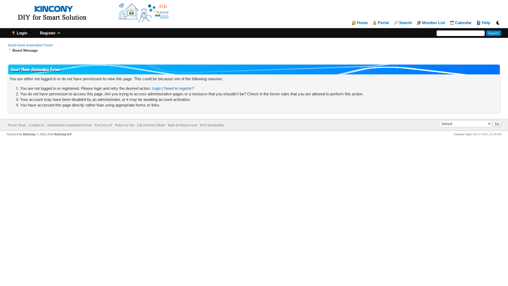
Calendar (463, 23)
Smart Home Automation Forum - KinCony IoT (79, 125)
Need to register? (179, 88)
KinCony (29, 134)
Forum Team (17, 125)
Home (362, 23)
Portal (383, 23)
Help (486, 23)
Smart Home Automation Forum (30, 45)
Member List (433, 23)
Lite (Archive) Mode (151, 125)
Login (156, 88)
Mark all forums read (182, 125)
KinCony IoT (63, 134)
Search (405, 23)
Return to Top (124, 125)
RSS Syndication (212, 125)
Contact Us (36, 125)
